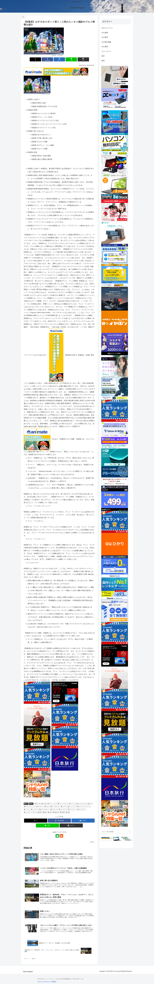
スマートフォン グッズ (84, 806)
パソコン (28, 809)
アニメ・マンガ (53, 803)
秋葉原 (63, 812)
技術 (45, 812)
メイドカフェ (63, 809)
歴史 (50, 812)
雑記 (32, 803)
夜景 (40, 812)
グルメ (47, 806)
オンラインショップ (30, 806)
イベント (73, 803)
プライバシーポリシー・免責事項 (47, 981)
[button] (83, 59)
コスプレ (65, 806)
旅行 (27, 803)
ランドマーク (82, 809)
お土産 (44, 803)
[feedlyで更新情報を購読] (57, 836)
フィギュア (35, 809)
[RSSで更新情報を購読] (61, 836)
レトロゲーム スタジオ (31, 812)
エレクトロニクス (82, 803)
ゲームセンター (56, 806)
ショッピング (73, 806)
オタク (91, 803)
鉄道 (68, 812)
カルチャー (40, 806)
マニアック (55, 809)
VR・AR (38, 803)
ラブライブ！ (73, 809)
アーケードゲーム (63, 803)
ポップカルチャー (45, 809)
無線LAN (56, 812)
